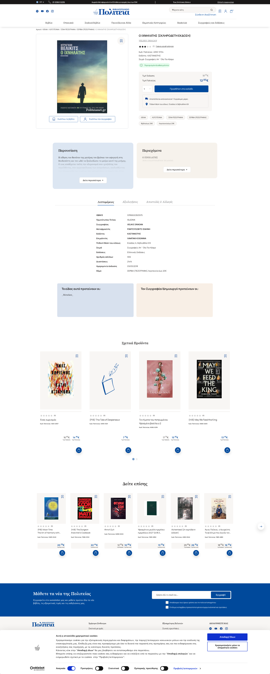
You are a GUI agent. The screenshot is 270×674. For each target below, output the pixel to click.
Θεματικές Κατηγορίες (154, 22)
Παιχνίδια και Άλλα (121, 22)
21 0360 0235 (58, 2)
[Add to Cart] (79, 450)
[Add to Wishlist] (121, 41)
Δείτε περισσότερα (93, 180)
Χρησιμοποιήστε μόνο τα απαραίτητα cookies (227, 646)
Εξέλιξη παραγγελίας (226, 2)
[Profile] (225, 11)
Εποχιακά (68, 22)
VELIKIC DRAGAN (148, 40)
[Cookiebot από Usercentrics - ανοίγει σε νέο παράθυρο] (37, 668)
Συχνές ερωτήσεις (170, 628)
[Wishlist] (220, 11)
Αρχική (38, 29)
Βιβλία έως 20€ (147, 123)
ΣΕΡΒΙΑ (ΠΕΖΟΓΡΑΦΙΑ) (85, 29)
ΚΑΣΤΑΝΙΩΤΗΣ (154, 55)
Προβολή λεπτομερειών (185, 668)
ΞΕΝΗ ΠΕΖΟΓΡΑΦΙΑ (68, 29)
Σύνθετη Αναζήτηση (205, 14)
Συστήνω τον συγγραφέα (100, 119)
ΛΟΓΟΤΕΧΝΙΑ (54, 29)
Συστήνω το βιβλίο (66, 119)
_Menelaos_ (67, 294)
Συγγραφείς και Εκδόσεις (211, 22)
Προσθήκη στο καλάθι (181, 88)
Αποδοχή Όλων (227, 637)
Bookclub (182, 22)
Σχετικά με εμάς (96, 628)
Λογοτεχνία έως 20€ (166, 123)
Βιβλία (48, 22)
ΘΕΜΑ (45, 29)
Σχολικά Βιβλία (92, 22)
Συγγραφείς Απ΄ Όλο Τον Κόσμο (159, 59)
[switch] (99, 668)
